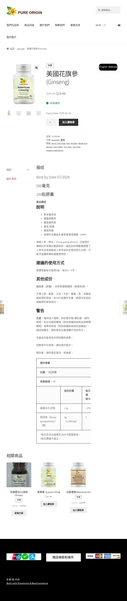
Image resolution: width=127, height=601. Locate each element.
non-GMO (58, 147)
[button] (36, 67)
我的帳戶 (11, 37)
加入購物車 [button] (48, 504)
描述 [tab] (9, 169)
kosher (74, 143)
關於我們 (45, 25)
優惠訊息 (75, 25)
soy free (76, 147)
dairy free (56, 143)
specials (21, 48)
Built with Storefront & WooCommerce (27, 583)
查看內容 (19, 513)
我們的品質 (13, 25)
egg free (66, 143)
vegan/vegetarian (54, 150)
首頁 (12, 48)
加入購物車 (68, 122)
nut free (67, 147)
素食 (63, 140)
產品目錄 (29, 25)
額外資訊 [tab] (11, 178)
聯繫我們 (60, 25)
